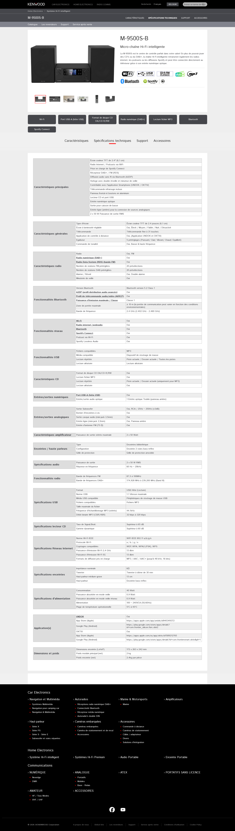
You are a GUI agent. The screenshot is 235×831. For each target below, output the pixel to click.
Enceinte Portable (176, 757)
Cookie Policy (196, 824)
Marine (126, 704)
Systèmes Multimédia (42, 704)
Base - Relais (83, 785)
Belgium (173, 4)
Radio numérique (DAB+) (89, 257)
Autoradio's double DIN (88, 716)
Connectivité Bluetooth (88, 708)
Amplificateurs (174, 699)
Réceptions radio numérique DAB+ (94, 704)
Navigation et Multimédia (45, 699)
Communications (40, 765)
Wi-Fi (79, 321)
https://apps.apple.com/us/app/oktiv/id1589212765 (152, 635)
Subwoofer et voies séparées (46, 738)
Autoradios (81, 699)
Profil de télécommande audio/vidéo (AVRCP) (100, 296)
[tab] (76, 143)
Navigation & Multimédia (43, 712)
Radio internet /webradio (89, 325)
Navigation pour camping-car (45, 708)
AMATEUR (36, 791)
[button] (72, 64)
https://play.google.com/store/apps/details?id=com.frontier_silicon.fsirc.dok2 (148, 626)
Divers (126, 738)
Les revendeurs (49, 24)
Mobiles (81, 781)
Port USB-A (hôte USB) (88, 395)
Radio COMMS (104, 4)
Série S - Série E (40, 734)
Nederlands (146, 4)
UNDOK (80, 616)
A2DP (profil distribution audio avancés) (96, 292)
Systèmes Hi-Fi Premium (90, 757)
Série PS (36, 730)
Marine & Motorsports (133, 699)
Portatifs (81, 777)
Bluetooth (81, 329)
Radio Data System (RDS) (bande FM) (95, 262)
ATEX (123, 773)
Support (185, 18)
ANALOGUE (82, 773)
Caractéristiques (135, 18)
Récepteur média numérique (90, 712)
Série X (35, 726)
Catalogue (33, 24)
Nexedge (36, 777)
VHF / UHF (37, 799)
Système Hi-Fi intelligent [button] (58, 11)
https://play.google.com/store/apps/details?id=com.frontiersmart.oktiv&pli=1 (164, 639)
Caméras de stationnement (136, 730)
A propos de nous (81, 824)
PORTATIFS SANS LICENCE (183, 773)
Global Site (99, 824)
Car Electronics (60, 4)
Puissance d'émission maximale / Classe (97, 300)
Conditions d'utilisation (174, 824)
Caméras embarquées (88, 722)
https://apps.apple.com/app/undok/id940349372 (150, 620)
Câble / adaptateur (132, 734)
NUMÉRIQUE (38, 773)
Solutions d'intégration (133, 742)
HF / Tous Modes (40, 795)
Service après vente (82, 24)
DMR (34, 781)
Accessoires (200, 18)
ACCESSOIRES (84, 791)
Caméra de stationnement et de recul (95, 730)
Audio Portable (129, 757)
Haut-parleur (37, 722)
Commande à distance (133, 726)
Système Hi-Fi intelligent (44, 757)
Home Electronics (83, 4)
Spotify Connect (84, 333)
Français (157, 4)
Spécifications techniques (162, 18)
